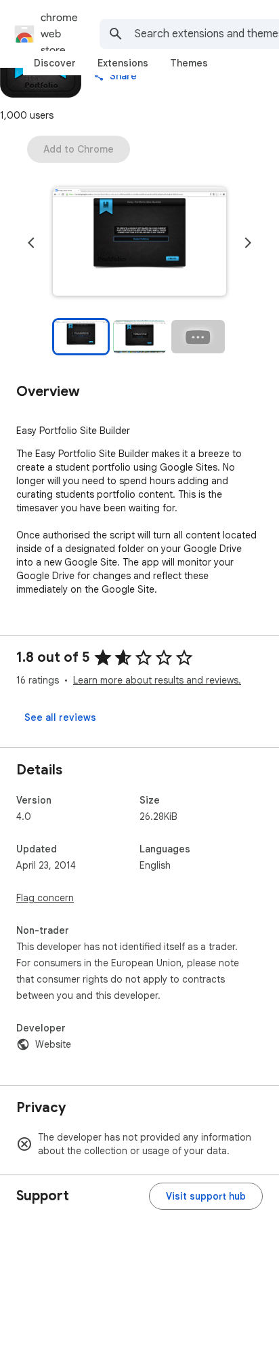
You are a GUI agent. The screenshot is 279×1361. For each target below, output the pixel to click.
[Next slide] (247, 242)
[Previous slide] (31, 242)
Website (53, 1044)
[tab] (55, 63)
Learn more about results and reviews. (157, 680)
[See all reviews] (60, 717)
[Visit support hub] (206, 1196)
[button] (139, 243)
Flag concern (45, 898)
